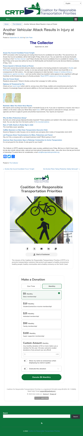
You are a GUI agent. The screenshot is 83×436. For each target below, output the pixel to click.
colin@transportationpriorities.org (48, 152)
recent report (16, 86)
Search (5, 413)
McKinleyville (7, 70)
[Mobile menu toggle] (75, 19)
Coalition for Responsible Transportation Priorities (44, 431)
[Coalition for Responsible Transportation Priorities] (41, 8)
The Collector (17, 24)
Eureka (71, 68)
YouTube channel (20, 59)
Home (6, 24)
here (75, 59)
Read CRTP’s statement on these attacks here (55, 76)
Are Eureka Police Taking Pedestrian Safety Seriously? (61, 169)
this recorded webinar (42, 122)
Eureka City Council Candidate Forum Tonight (18, 169)
